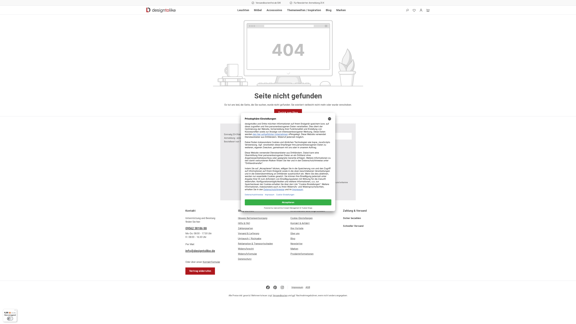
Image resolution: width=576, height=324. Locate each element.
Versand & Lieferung (248, 233)
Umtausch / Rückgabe (249, 238)
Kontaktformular (211, 262)
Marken (294, 248)
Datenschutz (245, 259)
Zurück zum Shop (288, 112)
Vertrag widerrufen (200, 271)
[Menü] (15, 311)
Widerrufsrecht (246, 248)
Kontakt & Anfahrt (300, 223)
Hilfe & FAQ (244, 223)
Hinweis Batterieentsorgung (252, 218)
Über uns (295, 233)
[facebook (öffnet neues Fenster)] (268, 287)
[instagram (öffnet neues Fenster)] (282, 287)
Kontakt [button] (190, 210)
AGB (308, 287)
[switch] (10, 318)
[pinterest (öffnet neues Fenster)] (275, 287)
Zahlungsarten (245, 228)
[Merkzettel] (414, 10)
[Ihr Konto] (421, 10)
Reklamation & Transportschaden (255, 243)
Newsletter (296, 243)
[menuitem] (262, 219)
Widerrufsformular (247, 253)
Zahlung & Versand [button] (355, 210)
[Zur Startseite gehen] (161, 10)
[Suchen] (407, 10)
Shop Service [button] (246, 210)
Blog (292, 238)
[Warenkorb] (428, 10)
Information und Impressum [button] (307, 210)
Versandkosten (280, 295)
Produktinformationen (302, 253)
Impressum (297, 287)
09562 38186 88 (196, 228)
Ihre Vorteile (296, 228)
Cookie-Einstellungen (301, 218)
